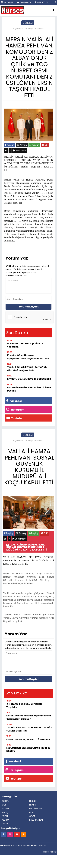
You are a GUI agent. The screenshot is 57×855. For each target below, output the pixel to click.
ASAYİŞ (5, 812)
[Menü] (48, 10)
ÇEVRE (32, 816)
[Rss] (23, 834)
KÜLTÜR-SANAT (36, 808)
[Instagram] (10, 834)
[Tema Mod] (54, 10)
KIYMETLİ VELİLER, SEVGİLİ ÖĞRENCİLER (29, 379)
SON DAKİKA (25, 2)
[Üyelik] (55, 2)
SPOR (4, 804)
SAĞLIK (5, 823)
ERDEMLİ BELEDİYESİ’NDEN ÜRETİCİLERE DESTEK (29, 389)
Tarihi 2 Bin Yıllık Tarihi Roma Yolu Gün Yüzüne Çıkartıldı (27, 368)
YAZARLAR (8, 2)
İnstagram (17, 409)
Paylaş (10, 145)
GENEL (32, 812)
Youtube (16, 418)
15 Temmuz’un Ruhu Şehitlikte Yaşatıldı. (25, 345)
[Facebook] (3, 834)
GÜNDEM (28, 22)
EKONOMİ (33, 801)
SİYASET (5, 808)
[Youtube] (17, 834)
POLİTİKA (5, 820)
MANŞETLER (42, 2)
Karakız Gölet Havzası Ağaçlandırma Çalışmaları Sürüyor (28, 357)
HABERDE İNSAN (36, 820)
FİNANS (32, 804)
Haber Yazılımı (50, 851)
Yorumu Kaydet (29, 306)
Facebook (15, 401)
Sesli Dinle (20, 150)
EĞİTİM (5, 816)
